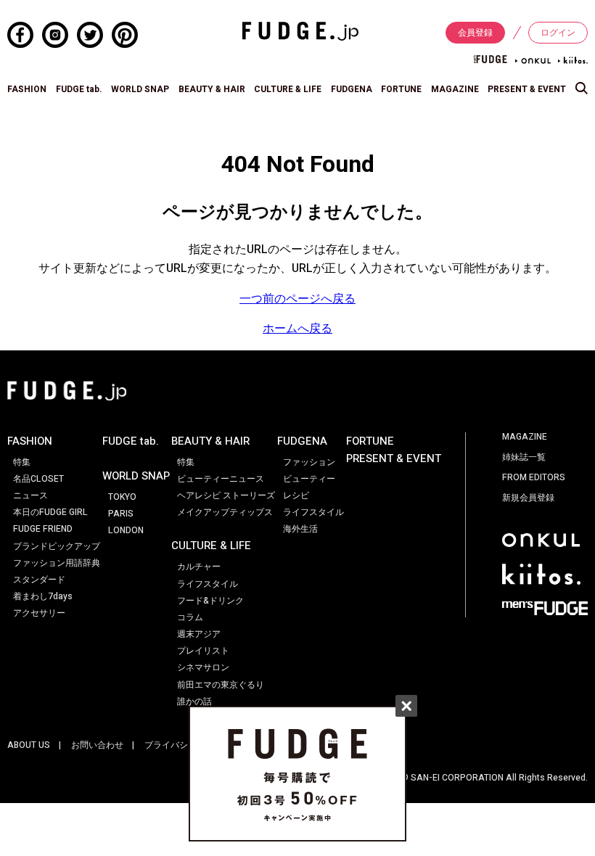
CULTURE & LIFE (287, 89)
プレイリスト (203, 650)
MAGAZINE (455, 89)
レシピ (296, 495)
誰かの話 (194, 701)
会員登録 (475, 32)
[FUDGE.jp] (300, 30)
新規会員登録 (528, 497)
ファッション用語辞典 (56, 562)
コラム (190, 617)
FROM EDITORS (533, 477)
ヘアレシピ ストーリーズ (226, 495)
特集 (21, 462)
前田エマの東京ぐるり (220, 684)
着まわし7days (43, 596)
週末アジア (199, 634)
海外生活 (300, 528)
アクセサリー (39, 613)
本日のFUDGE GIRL (50, 512)
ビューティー (309, 478)
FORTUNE (401, 89)
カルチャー (199, 566)
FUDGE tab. (79, 89)
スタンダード (39, 579)
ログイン (558, 32)
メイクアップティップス (225, 512)
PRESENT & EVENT (527, 89)
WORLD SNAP (140, 89)
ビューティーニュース (220, 478)
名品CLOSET (38, 478)
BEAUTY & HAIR (211, 89)
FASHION (26, 89)
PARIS (121, 513)
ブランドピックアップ (56, 546)
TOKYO (122, 496)
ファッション (309, 462)
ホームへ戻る (297, 328)
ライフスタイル (207, 583)
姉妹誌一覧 (524, 457)
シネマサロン (203, 667)
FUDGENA (351, 89)
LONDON (126, 530)
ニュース (30, 495)
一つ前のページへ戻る (297, 299)
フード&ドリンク (210, 600)
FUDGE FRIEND (43, 528)
